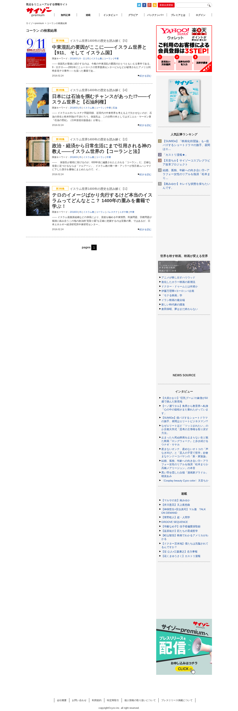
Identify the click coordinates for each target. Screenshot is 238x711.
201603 (74, 58)
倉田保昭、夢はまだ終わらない (179, 308)
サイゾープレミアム (39, 12)
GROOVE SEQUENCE (174, 521)
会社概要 (62, 700)
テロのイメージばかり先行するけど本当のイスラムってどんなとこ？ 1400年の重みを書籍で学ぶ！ (102, 200)
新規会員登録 (166, 5)
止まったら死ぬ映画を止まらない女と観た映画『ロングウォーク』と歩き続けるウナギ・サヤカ (184, 441)
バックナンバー (155, 15)
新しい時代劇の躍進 (173, 304)
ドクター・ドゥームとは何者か (179, 286)
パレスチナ (112, 212)
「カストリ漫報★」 (175, 154)
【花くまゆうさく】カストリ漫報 (180, 556)
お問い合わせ (79, 700)
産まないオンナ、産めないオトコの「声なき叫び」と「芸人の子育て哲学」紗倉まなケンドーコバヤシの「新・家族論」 (184, 453)
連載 (88, 15)
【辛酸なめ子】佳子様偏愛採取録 (180, 526)
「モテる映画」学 (171, 295)
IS (88, 58)
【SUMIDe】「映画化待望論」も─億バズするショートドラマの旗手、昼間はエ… (186, 144)
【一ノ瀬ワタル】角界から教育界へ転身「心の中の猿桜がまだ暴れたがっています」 (184, 409)
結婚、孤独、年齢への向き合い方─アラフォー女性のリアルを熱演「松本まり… (186, 174)
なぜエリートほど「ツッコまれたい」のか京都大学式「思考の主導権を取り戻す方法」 (184, 429)
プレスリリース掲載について (177, 700)
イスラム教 (96, 58)
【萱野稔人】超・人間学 (175, 517)
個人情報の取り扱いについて (140, 700)
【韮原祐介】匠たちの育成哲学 (179, 530)
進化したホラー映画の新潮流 (178, 281)
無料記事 (65, 15)
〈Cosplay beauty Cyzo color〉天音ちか (184, 480)
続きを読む (145, 75)
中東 (116, 58)
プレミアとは (178, 15)
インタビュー (110, 15)
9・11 (82, 58)
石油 (115, 107)
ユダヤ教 (123, 212)
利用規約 (97, 700)
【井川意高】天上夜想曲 (175, 504)
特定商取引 (113, 700)
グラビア (133, 15)
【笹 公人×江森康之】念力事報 (179, 551)
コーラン (108, 58)
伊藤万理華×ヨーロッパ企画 (177, 290)
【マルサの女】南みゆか (175, 500)
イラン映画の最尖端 (173, 300)
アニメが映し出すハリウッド (178, 277)
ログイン (200, 15)
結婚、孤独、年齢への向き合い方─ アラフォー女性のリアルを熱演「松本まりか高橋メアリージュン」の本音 (184, 464)
